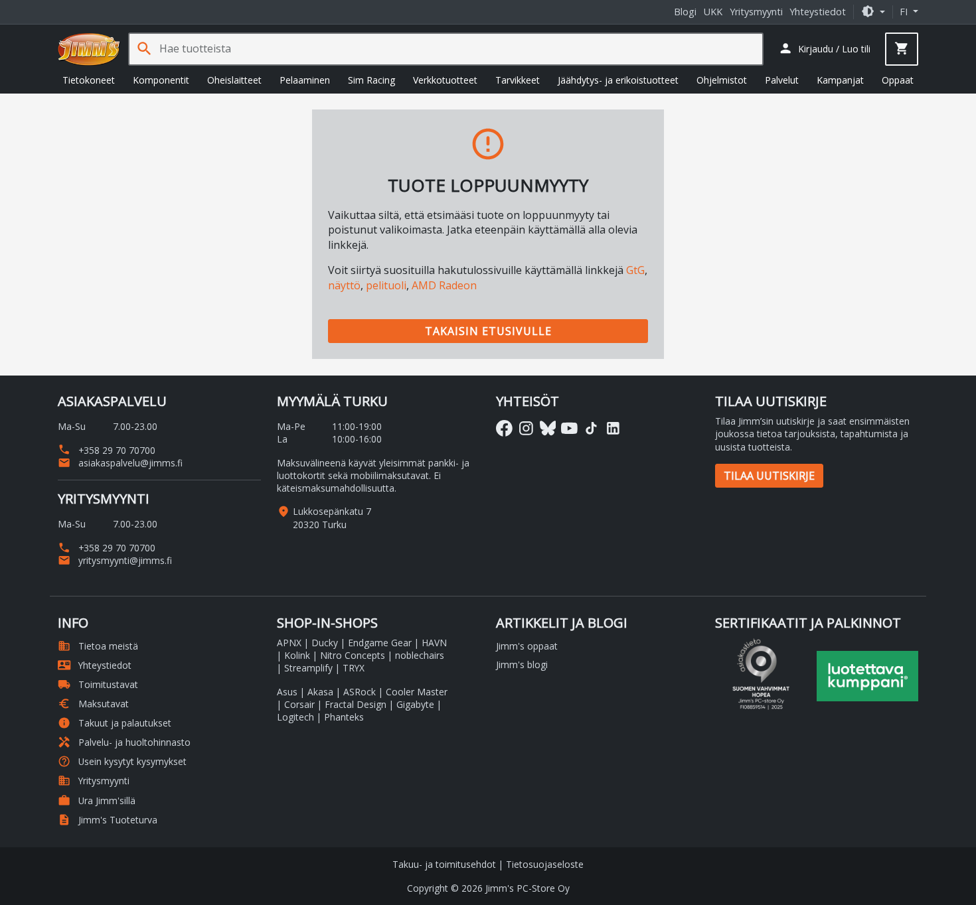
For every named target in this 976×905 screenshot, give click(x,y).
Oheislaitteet (234, 80)
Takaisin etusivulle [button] (488, 331)
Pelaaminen (305, 80)
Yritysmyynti (756, 11)
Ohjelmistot (721, 80)
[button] (873, 11)
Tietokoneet (88, 80)
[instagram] (526, 428)
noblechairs (419, 655)
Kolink (297, 655)
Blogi (685, 11)
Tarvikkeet (517, 80)
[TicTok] (591, 428)
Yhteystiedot (817, 11)
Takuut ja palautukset (114, 723)
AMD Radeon (444, 285)
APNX (289, 642)
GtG (635, 270)
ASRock (359, 691)
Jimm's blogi (522, 664)
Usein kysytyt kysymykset (122, 761)
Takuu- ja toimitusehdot (444, 864)
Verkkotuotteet (445, 80)
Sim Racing (371, 80)
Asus (287, 691)
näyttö (344, 285)
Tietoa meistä (98, 646)
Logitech (295, 717)
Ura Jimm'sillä (96, 800)
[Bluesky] (548, 428)
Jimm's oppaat (527, 646)
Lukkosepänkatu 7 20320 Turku (332, 517)
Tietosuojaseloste (545, 864)
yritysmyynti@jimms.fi (115, 560)
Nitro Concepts (352, 655)
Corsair (299, 704)
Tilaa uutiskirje (769, 475)
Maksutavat (93, 703)
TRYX (354, 667)
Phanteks (344, 717)
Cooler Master (416, 691)
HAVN (434, 642)
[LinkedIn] (613, 428)
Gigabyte (415, 704)
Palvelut (782, 80)
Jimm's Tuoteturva (107, 819)
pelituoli (386, 285)
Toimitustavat (98, 684)
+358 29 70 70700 (106, 450)
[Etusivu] (89, 49)
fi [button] (905, 11)
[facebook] (504, 428)
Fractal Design (355, 704)
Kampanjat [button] (840, 80)
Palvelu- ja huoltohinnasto (124, 742)
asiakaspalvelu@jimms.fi (120, 462)
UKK (713, 11)
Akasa (320, 691)
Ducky (324, 642)
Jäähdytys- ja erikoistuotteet (618, 80)
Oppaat (898, 80)
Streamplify (308, 667)
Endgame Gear (380, 642)
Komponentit (161, 80)
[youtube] (569, 428)
